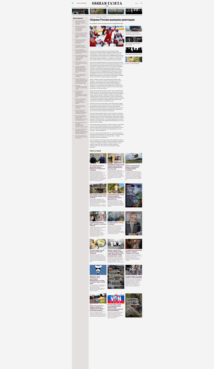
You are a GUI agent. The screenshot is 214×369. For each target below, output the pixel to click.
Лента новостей (78, 18)
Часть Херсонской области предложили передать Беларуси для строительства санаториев (97, 168)
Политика (128, 185)
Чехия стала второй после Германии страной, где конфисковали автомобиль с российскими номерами (97, 308)
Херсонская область (93, 164)
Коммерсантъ (104, 17)
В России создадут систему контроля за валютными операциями (97, 252)
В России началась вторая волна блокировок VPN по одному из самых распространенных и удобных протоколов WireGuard (115, 307)
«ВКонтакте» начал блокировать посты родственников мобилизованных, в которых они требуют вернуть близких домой (97, 279)
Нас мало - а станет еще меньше (132, 63)
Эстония (126, 164)
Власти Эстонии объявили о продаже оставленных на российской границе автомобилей (132, 168)
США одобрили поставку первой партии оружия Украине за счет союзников (98, 196)
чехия (91, 304)
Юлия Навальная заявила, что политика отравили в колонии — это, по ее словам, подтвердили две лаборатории (133, 191)
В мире (110, 268)
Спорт (107, 6)
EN (137, 3)
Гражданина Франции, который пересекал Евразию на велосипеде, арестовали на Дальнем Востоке (116, 197)
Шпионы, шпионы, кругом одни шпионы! (133, 54)
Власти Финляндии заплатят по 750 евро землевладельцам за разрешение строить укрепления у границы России (133, 302)
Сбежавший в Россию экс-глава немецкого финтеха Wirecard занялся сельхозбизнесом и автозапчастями (116, 167)
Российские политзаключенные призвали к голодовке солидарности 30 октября (133, 252)
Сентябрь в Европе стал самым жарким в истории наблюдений (133, 276)
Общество (129, 213)
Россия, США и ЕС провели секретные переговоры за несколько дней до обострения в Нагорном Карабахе (116, 273)
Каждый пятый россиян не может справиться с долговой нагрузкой (98, 224)
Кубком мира (92, 17)
